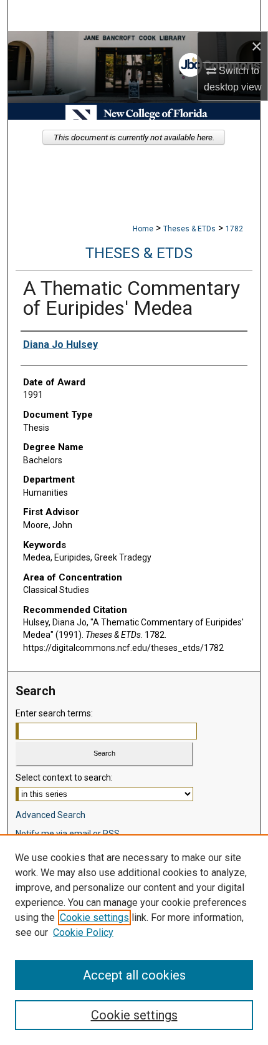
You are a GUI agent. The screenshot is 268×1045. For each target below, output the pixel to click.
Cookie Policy (83, 932)
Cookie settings (94, 917)
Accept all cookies (134, 975)
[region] (134, 939)
